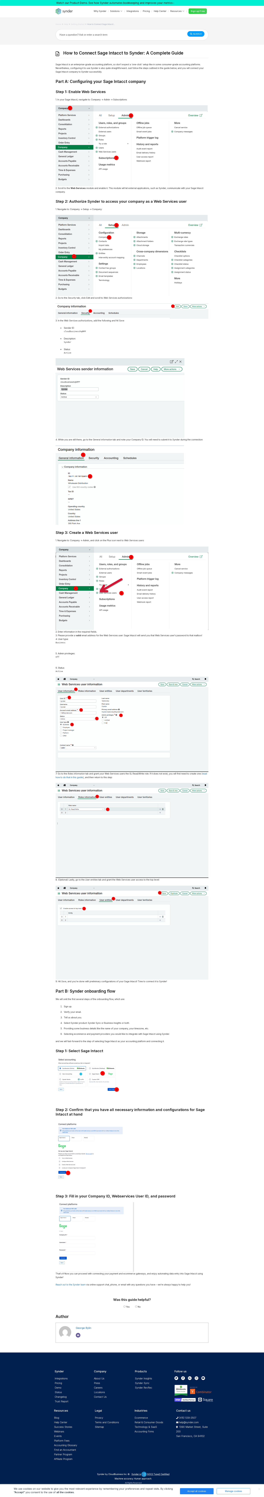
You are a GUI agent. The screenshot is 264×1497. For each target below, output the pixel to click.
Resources (176, 11)
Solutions (115, 11)
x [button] (259, 1489)
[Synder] (64, 11)
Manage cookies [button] (233, 1491)
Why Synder (100, 11)
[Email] (78, 1335)
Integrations (133, 11)
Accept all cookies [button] (196, 1491)
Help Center (160, 11)
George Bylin (83, 1327)
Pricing (146, 11)
